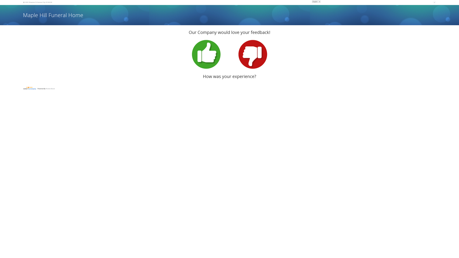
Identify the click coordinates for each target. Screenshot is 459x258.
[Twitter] (434, 2)
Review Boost (50, 89)
